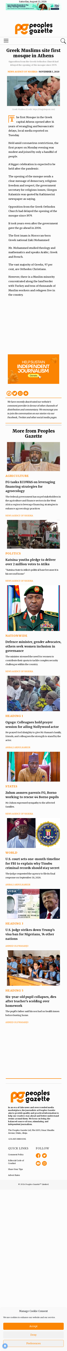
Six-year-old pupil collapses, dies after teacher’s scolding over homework (30, 1001)
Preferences (33, 1343)
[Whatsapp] (20, 393)
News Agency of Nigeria (22, 71)
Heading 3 (14, 923)
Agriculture (17, 476)
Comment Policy (16, 1154)
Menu (23, 41)
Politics (13, 553)
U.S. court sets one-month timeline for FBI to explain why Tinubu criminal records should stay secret (32, 863)
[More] (25, 393)
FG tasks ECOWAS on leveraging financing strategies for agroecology (30, 486)
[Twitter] (14, 393)
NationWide (16, 635)
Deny (33, 1334)
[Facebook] (9, 393)
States (11, 786)
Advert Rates (14, 1175)
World (11, 852)
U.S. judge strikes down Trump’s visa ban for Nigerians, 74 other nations (30, 934)
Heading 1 (14, 716)
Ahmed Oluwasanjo (16, 946)
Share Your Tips (15, 1169)
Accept (33, 1326)
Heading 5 (14, 990)
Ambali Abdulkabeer (17, 747)
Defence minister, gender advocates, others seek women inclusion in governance (33, 646)
